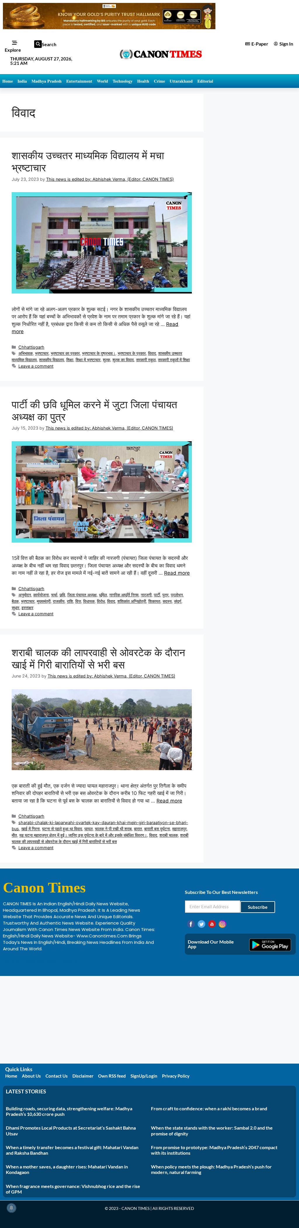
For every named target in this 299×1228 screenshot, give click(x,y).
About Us (31, 1075)
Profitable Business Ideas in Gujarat (41, 961)
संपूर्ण (177, 601)
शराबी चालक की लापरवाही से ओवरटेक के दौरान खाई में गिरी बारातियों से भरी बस (98, 658)
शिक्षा (69, 359)
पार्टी (157, 594)
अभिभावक (25, 353)
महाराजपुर (179, 828)
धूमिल (103, 594)
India (22, 81)
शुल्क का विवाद (123, 359)
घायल (88, 828)
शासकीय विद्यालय (51, 359)
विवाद (152, 353)
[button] (38, 44)
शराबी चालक (168, 835)
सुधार (15, 607)
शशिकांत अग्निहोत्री (131, 601)
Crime (159, 81)
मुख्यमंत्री (44, 601)
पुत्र (165, 594)
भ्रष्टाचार (41, 353)
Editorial (205, 81)
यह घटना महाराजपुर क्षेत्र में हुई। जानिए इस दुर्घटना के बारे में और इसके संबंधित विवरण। (83, 835)
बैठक (15, 601)
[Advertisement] (149, 1020)
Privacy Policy (176, 1075)
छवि (62, 594)
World (102, 81)
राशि (70, 601)
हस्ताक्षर (27, 607)
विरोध (101, 601)
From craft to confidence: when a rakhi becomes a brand (209, 1108)
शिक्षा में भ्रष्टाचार (88, 359)
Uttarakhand (181, 81)
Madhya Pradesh (47, 81)
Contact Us (57, 1075)
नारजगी (146, 594)
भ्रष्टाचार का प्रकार (65, 353)
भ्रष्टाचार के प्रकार (132, 353)
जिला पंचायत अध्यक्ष (82, 594)
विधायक (89, 601)
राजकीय (59, 601)
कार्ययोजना (41, 594)
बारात (138, 828)
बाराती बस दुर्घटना (157, 828)
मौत (14, 835)
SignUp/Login (144, 1075)
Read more (177, 573)
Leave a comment (35, 366)
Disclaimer (82, 1075)
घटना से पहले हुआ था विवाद (62, 828)
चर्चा (54, 594)
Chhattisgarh (31, 347)
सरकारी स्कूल (146, 359)
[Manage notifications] (11, 1208)
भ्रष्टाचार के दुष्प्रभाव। (98, 353)
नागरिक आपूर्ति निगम (123, 594)
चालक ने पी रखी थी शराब (113, 828)
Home (7, 81)
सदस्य (167, 601)
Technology (123, 81)
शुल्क (106, 359)
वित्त (78, 601)
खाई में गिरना (30, 828)
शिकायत (154, 601)
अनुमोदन (24, 594)
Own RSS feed (112, 1075)
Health (143, 81)
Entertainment (79, 81)
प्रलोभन (177, 594)
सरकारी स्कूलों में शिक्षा (174, 359)
